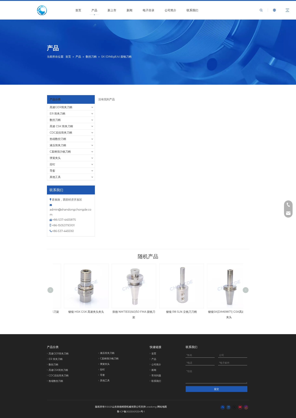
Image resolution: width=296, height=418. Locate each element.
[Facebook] (222, 407)
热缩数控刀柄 (58, 139)
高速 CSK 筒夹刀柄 (61, 126)
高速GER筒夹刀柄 (61, 107)
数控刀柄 (55, 120)
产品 (94, 10)
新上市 (112, 10)
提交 (216, 389)
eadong (152, 406)
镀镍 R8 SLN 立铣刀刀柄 (172, 311)
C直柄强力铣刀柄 (60, 151)
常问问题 (156, 375)
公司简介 (170, 10)
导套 (52, 170)
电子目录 (148, 10)
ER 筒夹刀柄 (57, 113)
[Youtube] (240, 407)
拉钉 (52, 164)
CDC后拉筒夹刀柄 (61, 132)
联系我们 (192, 10)
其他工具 (55, 177)
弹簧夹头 (55, 158)
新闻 (129, 10)
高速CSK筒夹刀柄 (58, 370)
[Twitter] (234, 407)
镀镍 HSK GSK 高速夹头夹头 (77, 311)
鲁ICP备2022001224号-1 (131, 411)
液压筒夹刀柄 (58, 145)
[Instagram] (246, 407)
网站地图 (162, 406)
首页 (78, 10)
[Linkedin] (228, 407)
